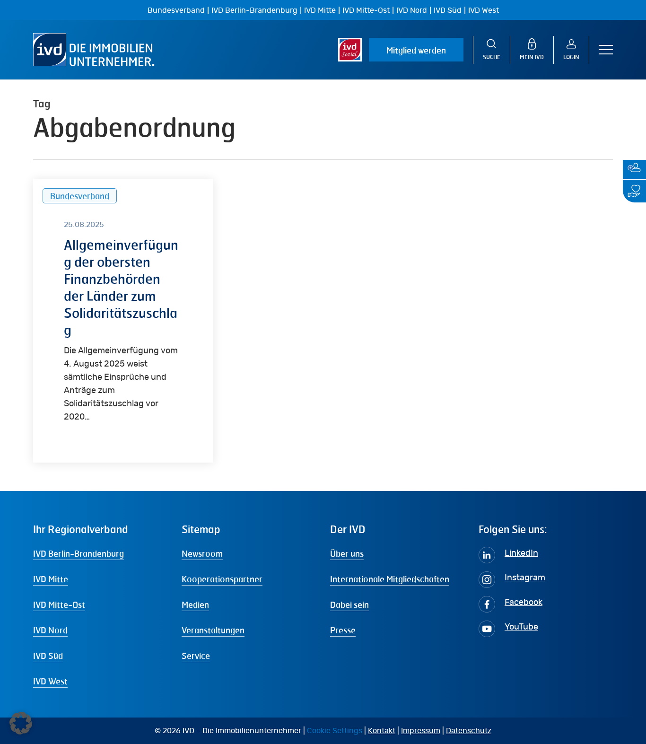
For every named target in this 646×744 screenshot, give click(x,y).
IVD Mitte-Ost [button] (59, 604)
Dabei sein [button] (349, 604)
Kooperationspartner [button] (222, 579)
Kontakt (381, 731)
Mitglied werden (416, 50)
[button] (606, 50)
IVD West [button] (50, 681)
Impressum (420, 731)
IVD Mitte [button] (50, 579)
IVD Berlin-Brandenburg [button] (78, 553)
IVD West (483, 10)
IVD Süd (448, 10)
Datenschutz (468, 731)
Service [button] (196, 655)
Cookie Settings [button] (334, 731)
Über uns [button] (347, 553)
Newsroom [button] (202, 553)
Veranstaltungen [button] (213, 630)
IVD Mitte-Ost (366, 10)
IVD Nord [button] (50, 630)
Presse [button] (343, 630)
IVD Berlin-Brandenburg (254, 10)
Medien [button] (195, 604)
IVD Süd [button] (48, 655)
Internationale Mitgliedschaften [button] (389, 579)
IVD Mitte (320, 10)
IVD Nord (411, 10)
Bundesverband (176, 10)
